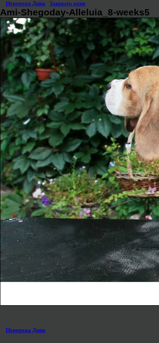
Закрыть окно (67, 3)
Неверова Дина (25, 3)
